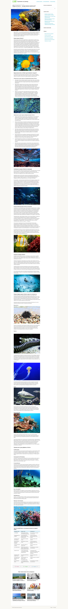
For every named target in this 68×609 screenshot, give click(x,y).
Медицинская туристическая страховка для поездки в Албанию (19, 600)
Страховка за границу (22, 1)
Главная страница (15, 4)
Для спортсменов (46, 1)
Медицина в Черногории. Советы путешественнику (33, 590)
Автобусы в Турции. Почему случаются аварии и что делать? (19, 580)
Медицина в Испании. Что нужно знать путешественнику (33, 600)
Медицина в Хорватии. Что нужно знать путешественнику (19, 590)
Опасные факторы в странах (20, 4)
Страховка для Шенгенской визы (49, 39)
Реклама (54, 607)
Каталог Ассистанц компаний (49, 33)
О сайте (51, 607)
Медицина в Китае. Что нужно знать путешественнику (32, 580)
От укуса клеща (52, 1)
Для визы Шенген (39, 1)
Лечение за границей (48, 35)
